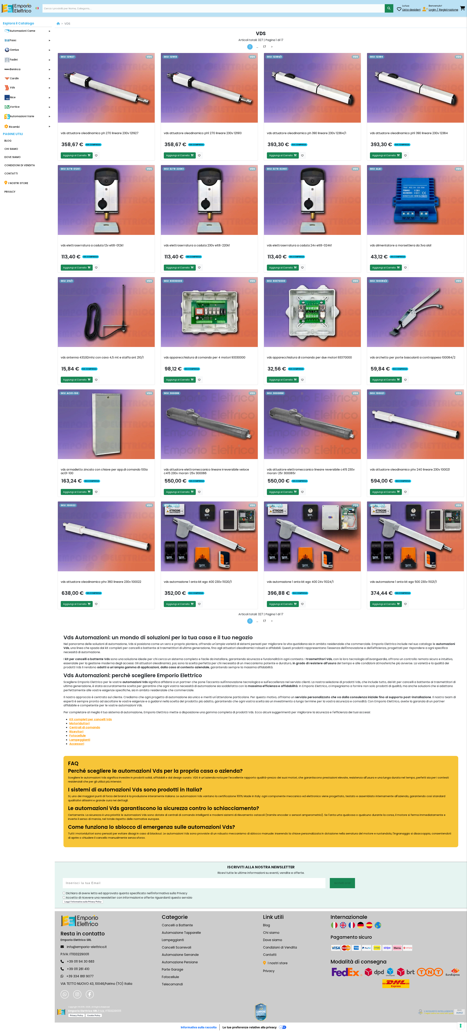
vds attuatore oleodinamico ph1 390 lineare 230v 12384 (409, 133)
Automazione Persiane (180, 962)
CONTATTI (11, 173)
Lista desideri (411, 10)
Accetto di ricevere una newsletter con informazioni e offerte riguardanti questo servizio (128, 898)
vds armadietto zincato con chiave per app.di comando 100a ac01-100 (104, 471)
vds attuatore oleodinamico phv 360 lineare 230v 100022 (101, 582)
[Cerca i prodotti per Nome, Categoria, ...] (389, 8)
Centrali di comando (84, 727)
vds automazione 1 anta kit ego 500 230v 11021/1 (403, 582)
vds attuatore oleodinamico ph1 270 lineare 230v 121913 (203, 133)
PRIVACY (9, 192)
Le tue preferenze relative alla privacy (250, 1027)
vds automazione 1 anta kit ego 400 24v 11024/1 (300, 582)
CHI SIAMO (11, 149)
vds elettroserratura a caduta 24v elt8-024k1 (299, 245)
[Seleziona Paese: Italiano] (37, 8)
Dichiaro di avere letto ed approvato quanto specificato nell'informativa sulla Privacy (126, 893)
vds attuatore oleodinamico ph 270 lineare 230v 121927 (99, 133)
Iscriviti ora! (342, 883)
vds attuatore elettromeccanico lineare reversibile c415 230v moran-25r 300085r (311, 471)
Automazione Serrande (180, 955)
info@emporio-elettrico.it (87, 947)
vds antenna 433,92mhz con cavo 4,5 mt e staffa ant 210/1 (102, 357)
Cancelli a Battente (177, 925)
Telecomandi (172, 984)
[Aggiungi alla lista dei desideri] (96, 155)
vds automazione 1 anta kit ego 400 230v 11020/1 (198, 582)
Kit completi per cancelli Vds (90, 719)
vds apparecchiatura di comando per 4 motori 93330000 (204, 357)
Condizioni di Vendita (280, 947)
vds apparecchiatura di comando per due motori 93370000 (309, 357)
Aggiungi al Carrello (75, 155)
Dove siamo (272, 940)
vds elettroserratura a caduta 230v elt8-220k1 (197, 245)
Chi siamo (271, 932)
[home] (58, 24)
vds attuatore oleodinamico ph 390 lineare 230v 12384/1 (306, 133)
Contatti (269, 955)
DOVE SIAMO (12, 157)
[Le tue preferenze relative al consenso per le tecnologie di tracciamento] (460, 1025)
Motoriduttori (79, 723)
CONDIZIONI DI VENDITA (19, 165)
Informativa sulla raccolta (199, 1027)
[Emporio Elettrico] (16, 8)
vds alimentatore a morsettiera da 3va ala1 (400, 245)
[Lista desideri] (399, 10)
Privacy (269, 971)
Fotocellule (77, 735)
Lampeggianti (79, 740)
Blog (266, 925)
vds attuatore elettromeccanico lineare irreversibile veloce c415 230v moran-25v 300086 (206, 471)
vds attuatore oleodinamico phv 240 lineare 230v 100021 (410, 469)
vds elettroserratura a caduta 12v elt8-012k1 (92, 245)
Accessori (76, 744)
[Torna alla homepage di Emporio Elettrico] (61, 1012)
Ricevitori (76, 731)
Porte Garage (172, 969)
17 (264, 47)
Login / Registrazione (443, 10)
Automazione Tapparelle (181, 932)
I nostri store (277, 963)
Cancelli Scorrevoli (176, 947)
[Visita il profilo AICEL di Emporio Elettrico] (441, 1012)
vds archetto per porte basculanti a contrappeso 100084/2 (412, 357)
